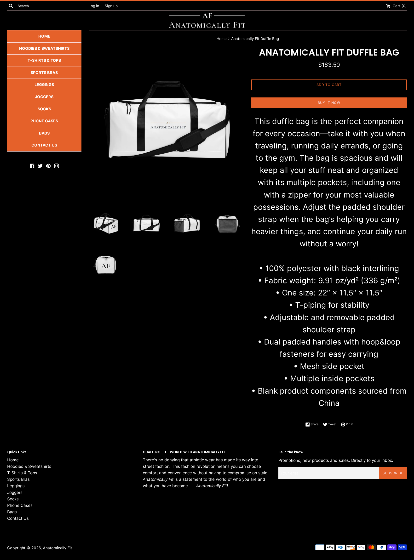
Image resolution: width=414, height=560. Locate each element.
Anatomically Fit (57, 547)
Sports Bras (44, 72)
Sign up (111, 6)
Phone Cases (44, 121)
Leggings (44, 84)
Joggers (44, 96)
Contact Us (44, 145)
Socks (44, 108)
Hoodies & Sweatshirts (44, 48)
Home (44, 36)
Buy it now (329, 103)
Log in (94, 6)
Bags (44, 132)
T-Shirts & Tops (44, 60)
